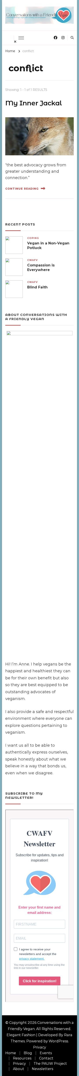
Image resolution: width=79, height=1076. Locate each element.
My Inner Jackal (33, 103)
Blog (28, 1053)
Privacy (39, 1047)
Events (46, 1053)
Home (10, 1053)
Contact (46, 1058)
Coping (33, 238)
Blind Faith (37, 287)
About (18, 1069)
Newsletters (42, 1069)
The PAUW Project (50, 1063)
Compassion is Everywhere (41, 267)
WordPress (58, 1041)
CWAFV (32, 260)
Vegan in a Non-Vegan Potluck (48, 245)
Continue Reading (22, 188)
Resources (22, 1058)
